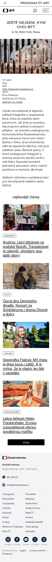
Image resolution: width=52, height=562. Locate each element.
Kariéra (29, 517)
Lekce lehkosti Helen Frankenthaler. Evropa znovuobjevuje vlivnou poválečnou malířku (19, 425)
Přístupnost (7, 553)
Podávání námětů (34, 521)
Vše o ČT (6, 531)
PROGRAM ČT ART (34, 3)
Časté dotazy (32, 526)
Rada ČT (30, 512)
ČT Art (7, 294)
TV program (8, 494)
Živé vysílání (8, 498)
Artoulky (8, 353)
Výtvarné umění (11, 412)
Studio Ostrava (33, 508)
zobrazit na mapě (12, 102)
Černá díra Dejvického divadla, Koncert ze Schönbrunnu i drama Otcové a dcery (25, 307)
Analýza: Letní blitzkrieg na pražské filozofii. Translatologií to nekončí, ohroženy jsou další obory (26, 248)
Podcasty (6, 512)
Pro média (31, 494)
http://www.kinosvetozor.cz (17, 89)
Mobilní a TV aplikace (12, 526)
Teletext (6, 508)
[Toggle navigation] (5, 3)
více (26, 442)
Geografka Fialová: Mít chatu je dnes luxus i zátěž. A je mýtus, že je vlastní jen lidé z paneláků (25, 366)
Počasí (5, 517)
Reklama (30, 498)
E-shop (5, 521)
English (23, 550)
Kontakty (30, 531)
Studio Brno (31, 503)
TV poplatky (8, 503)
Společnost (9, 235)
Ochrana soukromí (37, 550)
